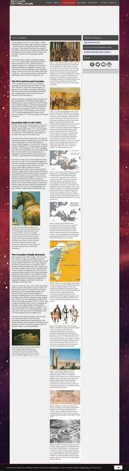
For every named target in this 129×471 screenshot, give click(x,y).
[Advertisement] (64, 20)
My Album (93, 2)
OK (118, 467)
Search (113, 2)
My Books (81, 2)
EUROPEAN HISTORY (92, 42)
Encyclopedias (68, 2)
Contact (103, 2)
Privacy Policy (84, 468)
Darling (22, 3)
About (57, 2)
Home (48, 2)
